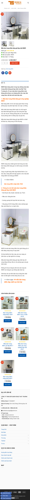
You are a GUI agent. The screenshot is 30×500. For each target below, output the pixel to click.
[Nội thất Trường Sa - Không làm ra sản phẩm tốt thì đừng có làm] (15, 3)
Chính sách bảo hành (6, 461)
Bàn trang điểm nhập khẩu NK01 (7, 377)
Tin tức (3, 443)
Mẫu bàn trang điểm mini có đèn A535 (22, 314)
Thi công (3, 438)
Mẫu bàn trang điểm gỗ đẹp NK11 (7, 344)
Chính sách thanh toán (6, 458)
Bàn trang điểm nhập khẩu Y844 (7, 313)
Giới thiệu (3, 432)
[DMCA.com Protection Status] (15, 498)
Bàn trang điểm (22, 8)
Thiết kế (3, 440)
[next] (26, 25)
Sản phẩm (13, 8)
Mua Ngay (15, 63)
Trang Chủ (3, 429)
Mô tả (3, 83)
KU (2, 421)
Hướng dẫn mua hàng (6, 452)
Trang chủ (7, 8)
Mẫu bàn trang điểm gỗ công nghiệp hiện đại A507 (22, 346)
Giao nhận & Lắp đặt (6, 455)
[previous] (3, 25)
